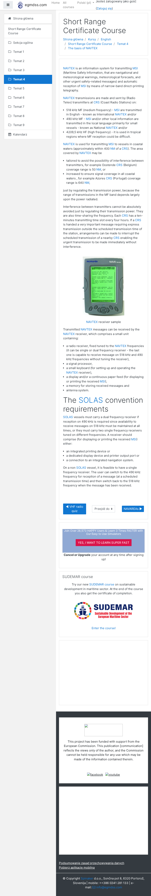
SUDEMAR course (101, 584)
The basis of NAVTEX (83, 48)
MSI (135, 68)
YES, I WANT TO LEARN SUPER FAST (103, 542)
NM (112, 148)
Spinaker (87, 878)
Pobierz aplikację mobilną (77, 867)
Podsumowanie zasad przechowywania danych (91, 863)
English (106, 39)
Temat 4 (122, 44)
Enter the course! (104, 628)
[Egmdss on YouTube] (112, 774)
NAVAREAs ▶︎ (133, 509)
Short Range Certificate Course (90, 44)
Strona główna (73, 39)
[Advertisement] (103, 674)
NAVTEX (69, 68)
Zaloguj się (104, 8)
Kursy (92, 39)
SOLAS (91, 400)
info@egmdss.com (109, 887)
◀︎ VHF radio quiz (75, 509)
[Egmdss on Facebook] (95, 774)
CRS (97, 102)
